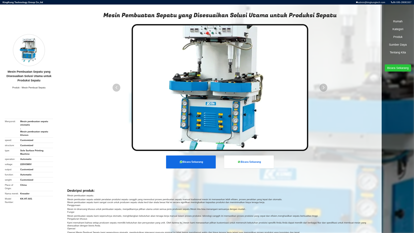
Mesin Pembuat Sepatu (34, 87)
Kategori (397, 29)
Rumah (398, 21)
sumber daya (398, 44)
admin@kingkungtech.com (371, 2)
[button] (116, 88)
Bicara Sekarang (193, 162)
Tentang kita (398, 52)
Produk (16, 87)
